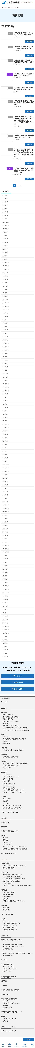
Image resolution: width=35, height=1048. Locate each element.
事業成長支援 (7, 743)
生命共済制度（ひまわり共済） (12, 876)
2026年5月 (5, 205)
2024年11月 (6, 266)
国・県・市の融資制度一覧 (10, 765)
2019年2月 (5, 498)
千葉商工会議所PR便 (9, 783)
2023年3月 (5, 333)
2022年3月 (5, 373)
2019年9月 (5, 475)
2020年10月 (6, 431)
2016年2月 (5, 619)
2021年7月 (5, 400)
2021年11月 (6, 387)
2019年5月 (5, 488)
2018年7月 (5, 522)
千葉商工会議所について (8, 977)
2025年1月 (5, 259)
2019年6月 (5, 485)
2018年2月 (5, 539)
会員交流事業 (7, 781)
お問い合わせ (25, 1046)
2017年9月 (5, 555)
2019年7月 (5, 481)
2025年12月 (6, 222)
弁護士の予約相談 (8, 719)
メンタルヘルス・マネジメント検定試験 (14, 846)
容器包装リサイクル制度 (10, 925)
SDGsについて (7, 921)
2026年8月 (5, 195)
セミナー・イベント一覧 (8, 1027)
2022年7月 (5, 360)
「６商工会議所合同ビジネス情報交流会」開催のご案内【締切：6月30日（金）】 (24, 170)
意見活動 (5, 1001)
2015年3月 (5, 656)
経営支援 (4, 708)
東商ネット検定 (7, 844)
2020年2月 (5, 458)
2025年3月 (5, 252)
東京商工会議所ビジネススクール (12, 808)
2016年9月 (5, 596)
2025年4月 (5, 249)
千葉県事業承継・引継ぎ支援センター (14, 750)
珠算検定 (5, 840)
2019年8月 (5, 478)
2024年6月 (5, 283)
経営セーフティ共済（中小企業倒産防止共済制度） (18, 885)
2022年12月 (6, 343)
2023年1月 (5, 340)
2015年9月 (5, 636)
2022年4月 (5, 370)
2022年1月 (5, 380)
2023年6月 (5, 323)
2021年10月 (6, 390)
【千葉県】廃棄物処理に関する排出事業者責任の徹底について (24, 136)
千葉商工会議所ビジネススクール (12, 805)
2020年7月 (5, 441)
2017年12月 (6, 545)
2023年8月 (5, 316)
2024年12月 (6, 262)
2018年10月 (6, 512)
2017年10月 (6, 552)
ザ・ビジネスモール (8, 785)
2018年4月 (5, 532)
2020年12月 (6, 424)
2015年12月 (6, 626)
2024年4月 (5, 289)
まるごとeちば (7, 971)
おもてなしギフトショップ (10, 777)
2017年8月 (5, 559)
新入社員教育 (7, 799)
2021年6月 (5, 404)
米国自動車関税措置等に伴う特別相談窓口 (15, 728)
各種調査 (5, 1005)
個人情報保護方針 (5, 698)
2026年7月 (5, 198)
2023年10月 (6, 310)
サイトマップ (4, 701)
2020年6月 (5, 444)
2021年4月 (5, 411)
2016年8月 (5, 599)
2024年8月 (5, 276)
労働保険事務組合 (8, 896)
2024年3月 (5, 293)
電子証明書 (6, 908)
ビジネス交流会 (7, 774)
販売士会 (5, 1021)
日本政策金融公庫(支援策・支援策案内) (14, 739)
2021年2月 (5, 417)
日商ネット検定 (7, 842)
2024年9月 (5, 272)
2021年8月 (5, 397)
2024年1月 (5, 299)
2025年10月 (6, 229)
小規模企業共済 (7, 883)
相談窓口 (5, 741)
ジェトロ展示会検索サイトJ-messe (13, 790)
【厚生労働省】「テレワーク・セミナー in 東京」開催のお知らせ (23, 34)
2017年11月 (6, 549)
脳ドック (5, 899)
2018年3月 (5, 535)
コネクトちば (7, 768)
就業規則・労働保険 (8, 894)
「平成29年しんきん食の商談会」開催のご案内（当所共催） (23, 75)
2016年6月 (5, 606)
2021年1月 (5, 421)
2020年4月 (5, 451)
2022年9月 (5, 353)
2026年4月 (5, 208)
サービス (4, 859)
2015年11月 (6, 630)
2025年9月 (5, 232)
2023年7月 (5, 320)
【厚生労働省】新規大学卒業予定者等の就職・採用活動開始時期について (24, 102)
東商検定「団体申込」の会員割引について (15, 849)
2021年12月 (6, 384)
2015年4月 (5, 653)
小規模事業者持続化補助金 (10, 757)
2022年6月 (5, 363)
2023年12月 (6, 303)
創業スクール (7, 737)
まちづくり (4, 936)
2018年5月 (5, 528)
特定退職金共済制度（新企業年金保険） (14, 879)
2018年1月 (5, 542)
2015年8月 (5, 640)
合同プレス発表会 (8, 779)
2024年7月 (5, 279)
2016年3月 (5, 616)
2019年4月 (5, 491)
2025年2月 (5, 256)
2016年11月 (6, 589)
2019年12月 (6, 464)
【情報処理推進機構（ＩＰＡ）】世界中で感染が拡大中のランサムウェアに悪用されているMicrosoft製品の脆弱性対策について (24, 120)
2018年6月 (5, 525)
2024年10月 (6, 269)
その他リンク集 (7, 1007)
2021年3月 (5, 414)
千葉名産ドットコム (8, 966)
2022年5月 (5, 367)
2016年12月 (6, 586)
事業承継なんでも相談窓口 (10, 725)
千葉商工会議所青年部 (9, 1019)
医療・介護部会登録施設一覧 (11, 923)
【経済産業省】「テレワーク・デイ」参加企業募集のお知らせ (23, 47)
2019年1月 (5, 502)
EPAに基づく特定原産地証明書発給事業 (14, 865)
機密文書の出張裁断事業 (10, 927)
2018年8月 (5, 518)
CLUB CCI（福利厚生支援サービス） (13, 901)
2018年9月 (5, 515)
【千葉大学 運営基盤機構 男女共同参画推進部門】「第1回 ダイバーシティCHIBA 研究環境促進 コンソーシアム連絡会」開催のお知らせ (24, 152)
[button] (17, 676)
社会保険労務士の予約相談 (10, 721)
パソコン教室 (7, 803)
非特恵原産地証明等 (8, 868)
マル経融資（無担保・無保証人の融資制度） (16, 763)
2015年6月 (5, 646)
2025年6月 (5, 242)
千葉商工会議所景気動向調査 (11, 1003)
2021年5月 (5, 407)
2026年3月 (5, 212)
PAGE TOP (32, 1039)
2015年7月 (5, 643)
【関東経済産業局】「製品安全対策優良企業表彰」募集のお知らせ (24, 61)
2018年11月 (6, 508)
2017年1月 (5, 582)
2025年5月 (5, 246)
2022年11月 (6, 347)
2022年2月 (5, 377)
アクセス (16, 1046)
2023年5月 (5, 326)
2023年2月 (5, 336)
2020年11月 (6, 427)
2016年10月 (6, 593)
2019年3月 (5, 495)
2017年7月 (5, 562)
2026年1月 (5, 219)
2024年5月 (5, 286)
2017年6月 (5, 566)
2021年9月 (5, 394)
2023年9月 (5, 313)
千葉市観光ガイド (8, 949)
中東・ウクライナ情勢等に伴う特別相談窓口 (16, 730)
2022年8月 (5, 357)
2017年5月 (5, 569)
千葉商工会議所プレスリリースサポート (14, 792)
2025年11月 (6, 225)
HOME (9, 1046)
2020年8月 (5, 438)
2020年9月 (5, 434)
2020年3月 (5, 454)
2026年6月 (5, 202)
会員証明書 (6, 910)
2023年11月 (6, 306)
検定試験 (5, 801)
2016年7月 (5, 603)
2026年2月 (5, 215)
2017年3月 (5, 576)
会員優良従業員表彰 (8, 892)
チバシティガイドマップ (10, 969)
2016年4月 (5, 613)
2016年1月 (5, 623)
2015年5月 (5, 650)
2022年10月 (6, 350)
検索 (28, 1039)
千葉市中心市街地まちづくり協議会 (13, 946)
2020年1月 (5, 461)
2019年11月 (6, 468)
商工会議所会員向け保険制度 (11, 881)
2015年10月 (6, 633)
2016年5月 (5, 609)
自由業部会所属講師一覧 (10, 930)
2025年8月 (5, 235)
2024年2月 (5, 296)
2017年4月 (5, 572)
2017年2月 (5, 579)
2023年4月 (5, 330)
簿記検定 (5, 838)
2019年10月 (6, 471)
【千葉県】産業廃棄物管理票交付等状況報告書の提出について (24, 88)
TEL (32, 1046)
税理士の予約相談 (8, 714)
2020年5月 (5, 448)
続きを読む (29, 41)
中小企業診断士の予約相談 (10, 717)
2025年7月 (5, 239)
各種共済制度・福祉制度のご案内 (12, 874)
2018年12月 (6, 505)
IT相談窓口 (6, 723)
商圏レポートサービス (9, 788)
